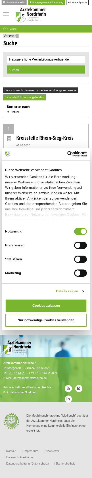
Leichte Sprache (78, 2)
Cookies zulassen (46, 305)
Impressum (31, 451)
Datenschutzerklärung (20, 457)
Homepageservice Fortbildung (47, 2)
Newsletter (52, 451)
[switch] (80, 245)
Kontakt (11, 451)
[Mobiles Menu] (6, 13)
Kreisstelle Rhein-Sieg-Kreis (44, 137)
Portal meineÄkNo (15, 2)
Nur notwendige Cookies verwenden (46, 320)
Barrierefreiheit (65, 463)
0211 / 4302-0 (17, 373)
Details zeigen (67, 291)
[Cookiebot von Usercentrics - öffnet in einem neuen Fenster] (67, 154)
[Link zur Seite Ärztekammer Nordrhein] (4, 29)
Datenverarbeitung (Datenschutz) (27, 463)
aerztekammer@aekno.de (30, 378)
